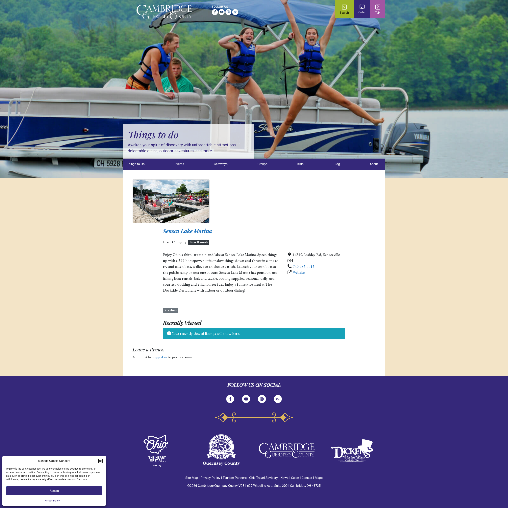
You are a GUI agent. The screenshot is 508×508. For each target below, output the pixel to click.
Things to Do (136, 164)
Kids (300, 164)
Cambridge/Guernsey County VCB (221, 486)
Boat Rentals (199, 242)
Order (362, 12)
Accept (54, 491)
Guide (295, 478)
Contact (307, 478)
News (284, 478)
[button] (100, 461)
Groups (262, 164)
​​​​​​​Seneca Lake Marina (187, 230)
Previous (170, 310)
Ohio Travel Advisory (263, 478)
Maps (319, 478)
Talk (377, 12)
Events (179, 164)
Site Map (191, 478)
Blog (337, 164)
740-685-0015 (304, 266)
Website (299, 272)
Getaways (221, 164)
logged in (159, 357)
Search (344, 12)
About (374, 164)
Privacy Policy (52, 500)
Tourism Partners (235, 478)
